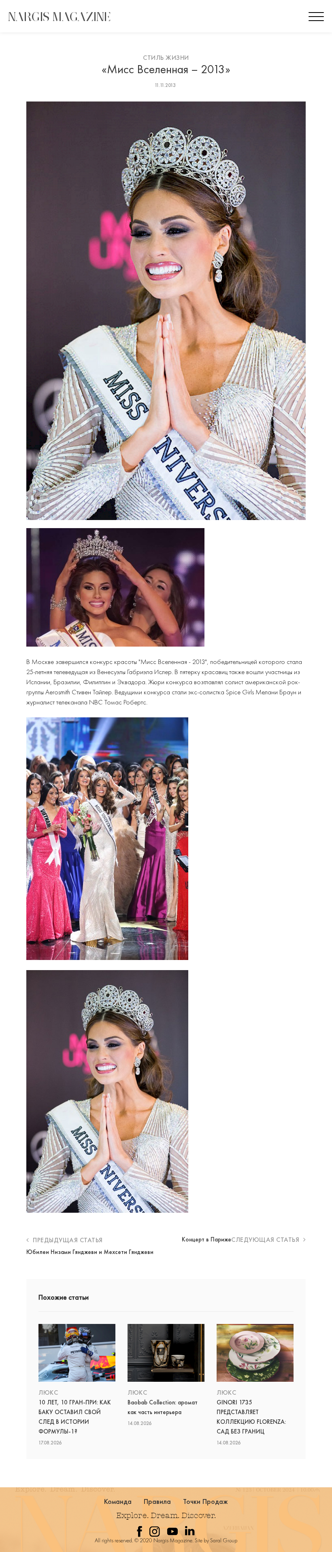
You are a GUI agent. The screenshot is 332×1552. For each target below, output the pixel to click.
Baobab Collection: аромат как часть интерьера (163, 1407)
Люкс (48, 1392)
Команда (118, 1501)
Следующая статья (266, 1239)
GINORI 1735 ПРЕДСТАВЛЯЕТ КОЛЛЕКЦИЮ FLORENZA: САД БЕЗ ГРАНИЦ (251, 1417)
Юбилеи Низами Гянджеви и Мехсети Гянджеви (89, 1252)
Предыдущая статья (67, 1240)
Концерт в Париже (206, 1239)
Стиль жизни (166, 57)
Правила (157, 1501)
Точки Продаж (205, 1501)
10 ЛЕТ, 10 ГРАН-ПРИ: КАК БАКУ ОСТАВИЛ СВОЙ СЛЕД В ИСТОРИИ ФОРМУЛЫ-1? (74, 1417)
